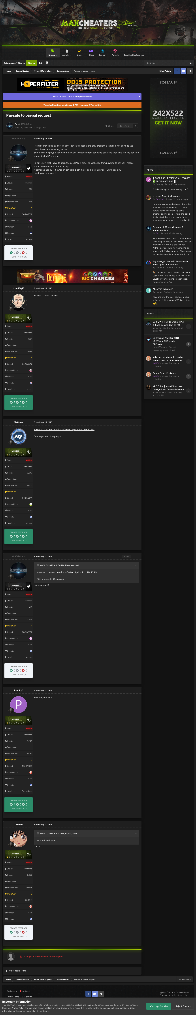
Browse (52, 55)
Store (79, 55)
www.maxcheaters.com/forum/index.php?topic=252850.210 (64, 429)
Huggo (159, 292)
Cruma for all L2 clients (164, 373)
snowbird (157, 328)
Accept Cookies (160, 1006)
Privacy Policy (13, 997)
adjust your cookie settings (121, 1008)
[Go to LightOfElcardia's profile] (148, 339)
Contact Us (27, 997)
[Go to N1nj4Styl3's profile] (18, 302)
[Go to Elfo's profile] (148, 228)
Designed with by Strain (18, 991)
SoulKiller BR (158, 392)
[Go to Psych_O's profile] (18, 704)
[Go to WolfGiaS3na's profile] (9, 125)
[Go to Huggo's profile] (148, 290)
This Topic (178, 63)
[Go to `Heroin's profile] (18, 838)
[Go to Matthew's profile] (18, 436)
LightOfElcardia (160, 347)
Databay (159, 184)
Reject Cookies (182, 1006)
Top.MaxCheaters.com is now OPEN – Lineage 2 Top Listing (72, 105)
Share (110, 126)
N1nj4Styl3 (18, 288)
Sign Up (31, 63)
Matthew (18, 422)
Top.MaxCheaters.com (134, 55)
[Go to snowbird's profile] (148, 323)
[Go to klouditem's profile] (148, 262)
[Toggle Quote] (38, 565)
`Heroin (19, 824)
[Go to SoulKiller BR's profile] (148, 387)
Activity (65, 55)
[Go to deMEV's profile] (148, 358)
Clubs (91, 55)
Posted (175, 184)
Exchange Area (38, 127)
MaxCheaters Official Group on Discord (72, 96)
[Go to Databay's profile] (148, 179)
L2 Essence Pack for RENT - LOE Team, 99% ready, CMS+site (167, 341)
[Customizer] (40, 63)
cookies (48, 1008)
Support (102, 55)
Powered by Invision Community (173, 995)
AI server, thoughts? (163, 289)
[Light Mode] (47, 63)
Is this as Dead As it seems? (167, 196)
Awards (115, 55)
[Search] (190, 63)
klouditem (160, 267)
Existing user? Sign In (14, 63)
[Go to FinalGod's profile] (148, 197)
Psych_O (18, 690)
